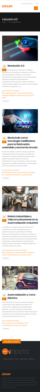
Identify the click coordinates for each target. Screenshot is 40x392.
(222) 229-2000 (28, 4)
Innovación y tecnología (11, 91)
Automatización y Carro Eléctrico (21, 296)
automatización (9, 252)
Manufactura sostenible (20, 175)
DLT (3, 175)
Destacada (7, 250)
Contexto (7, 93)
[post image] (20, 48)
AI (4, 172)
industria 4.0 (21, 95)
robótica (31, 252)
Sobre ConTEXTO (8, 359)
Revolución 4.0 (15, 65)
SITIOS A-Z (31, 359)
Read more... (6, 101)
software (24, 325)
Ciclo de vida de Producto (21, 172)
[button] (37, 4)
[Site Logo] (7, 6)
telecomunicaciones (20, 255)
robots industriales (8, 255)
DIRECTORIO (23, 359)
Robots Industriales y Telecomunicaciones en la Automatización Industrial (22, 220)
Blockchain (9, 172)
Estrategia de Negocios (9, 95)
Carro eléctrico (19, 323)
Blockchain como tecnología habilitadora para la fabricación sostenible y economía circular (20, 142)
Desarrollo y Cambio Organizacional (21, 93)
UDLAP (4, 98)
